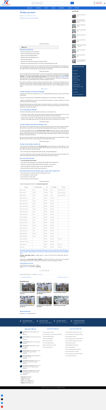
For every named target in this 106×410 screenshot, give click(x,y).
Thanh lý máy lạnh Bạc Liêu (81, 50)
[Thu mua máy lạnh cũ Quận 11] (61, 287)
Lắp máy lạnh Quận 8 (26, 277)
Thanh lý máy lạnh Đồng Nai (81, 30)
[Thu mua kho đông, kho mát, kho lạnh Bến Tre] (27, 300)
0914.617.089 (99, 3)
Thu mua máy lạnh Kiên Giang (81, 40)
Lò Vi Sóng (75, 89)
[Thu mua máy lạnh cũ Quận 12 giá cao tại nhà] (44, 300)
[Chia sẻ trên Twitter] (42, 270)
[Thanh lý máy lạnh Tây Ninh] (61, 300)
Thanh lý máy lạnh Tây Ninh (60, 305)
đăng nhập (26, 313)
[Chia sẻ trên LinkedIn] (48, 270)
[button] (104, 3)
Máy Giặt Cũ (75, 73)
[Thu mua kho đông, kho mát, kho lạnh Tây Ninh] (44, 287)
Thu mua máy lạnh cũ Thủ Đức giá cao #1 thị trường (81, 21)
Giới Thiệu (38, 8)
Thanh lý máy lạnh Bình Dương (81, 25)
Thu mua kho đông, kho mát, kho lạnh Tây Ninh (74, 334)
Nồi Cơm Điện (75, 92)
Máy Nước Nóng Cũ (76, 84)
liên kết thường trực (39, 274)
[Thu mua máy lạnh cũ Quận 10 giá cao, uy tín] (27, 287)
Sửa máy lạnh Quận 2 (62, 277)
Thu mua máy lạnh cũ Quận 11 (60, 292)
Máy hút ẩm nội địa (76, 76)
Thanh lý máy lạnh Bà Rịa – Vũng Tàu (81, 45)
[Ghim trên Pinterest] (46, 270)
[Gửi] (72, 3)
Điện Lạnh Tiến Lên (32, 15)
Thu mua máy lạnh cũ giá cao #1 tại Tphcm (73, 349)
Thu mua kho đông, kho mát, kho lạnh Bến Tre (81, 60)
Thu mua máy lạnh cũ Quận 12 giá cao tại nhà (73, 340)
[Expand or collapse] (57, 47)
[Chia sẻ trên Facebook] (40, 270)
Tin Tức (46, 8)
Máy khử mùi (75, 77)
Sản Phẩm (61, 8)
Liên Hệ (69, 8)
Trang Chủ (29, 8)
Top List (77, 8)
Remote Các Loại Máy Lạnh (78, 94)
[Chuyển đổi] (82, 70)
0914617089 (26, 266)
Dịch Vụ (53, 8)
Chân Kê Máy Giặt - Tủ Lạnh (78, 86)
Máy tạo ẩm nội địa (76, 79)
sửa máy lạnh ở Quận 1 (64, 76)
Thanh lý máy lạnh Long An (81, 35)
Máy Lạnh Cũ (75, 70)
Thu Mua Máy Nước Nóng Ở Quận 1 (71, 345)
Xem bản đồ (25, 334)
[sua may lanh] (44, 88)
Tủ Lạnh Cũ (75, 82)
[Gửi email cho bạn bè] (44, 270)
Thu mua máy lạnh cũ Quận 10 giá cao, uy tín (73, 332)
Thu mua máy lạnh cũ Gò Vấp (81, 15)
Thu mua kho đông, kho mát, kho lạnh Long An (74, 353)
